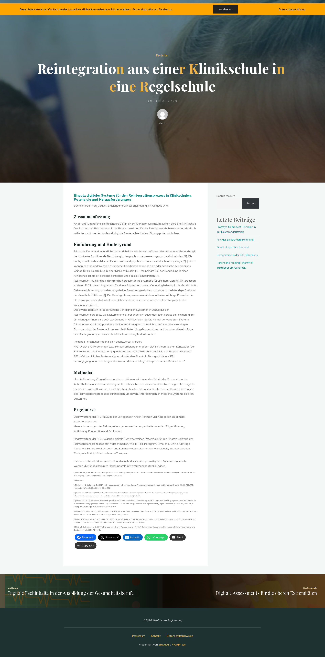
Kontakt (156, 635)
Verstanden (225, 9)
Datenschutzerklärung (292, 9)
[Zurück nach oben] (311, 643)
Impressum (138, 635)
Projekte (162, 55)
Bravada (163, 644)
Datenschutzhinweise (180, 635)
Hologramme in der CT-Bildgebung (237, 255)
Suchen (250, 203)
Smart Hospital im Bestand (232, 247)
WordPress (179, 644)
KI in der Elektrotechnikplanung (235, 239)
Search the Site (225, 195)
